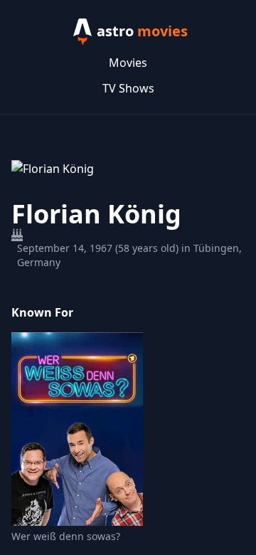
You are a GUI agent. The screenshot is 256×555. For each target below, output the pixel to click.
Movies (128, 62)
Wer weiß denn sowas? (65, 536)
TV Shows (128, 88)
